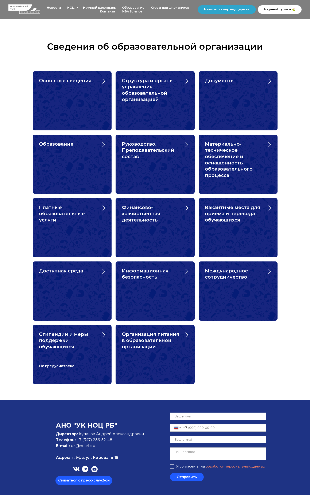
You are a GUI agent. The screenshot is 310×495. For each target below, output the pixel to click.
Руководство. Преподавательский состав (148, 150)
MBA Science (132, 11)
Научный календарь (99, 8)
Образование (133, 8)
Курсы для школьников (170, 8)
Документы (220, 80)
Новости (54, 8)
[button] (83, 480)
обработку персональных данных (235, 466)
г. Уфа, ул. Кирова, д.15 (87, 457)
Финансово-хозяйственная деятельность (141, 214)
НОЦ (71, 8)
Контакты (108, 11)
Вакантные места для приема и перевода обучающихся (232, 214)
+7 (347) (85, 440)
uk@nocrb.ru (83, 445)
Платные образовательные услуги (62, 214)
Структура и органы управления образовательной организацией (148, 90)
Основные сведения (65, 80)
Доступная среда (61, 271)
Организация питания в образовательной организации (150, 340)
